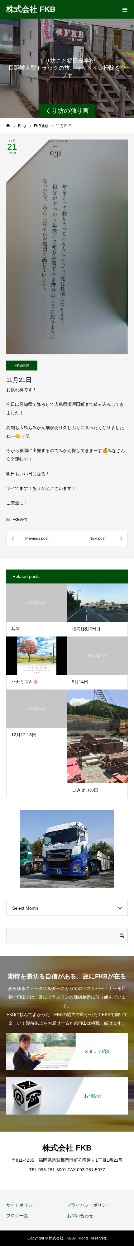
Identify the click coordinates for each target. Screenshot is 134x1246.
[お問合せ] (67, 1077)
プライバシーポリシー (89, 1205)
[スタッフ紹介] (67, 1033)
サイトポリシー (21, 1205)
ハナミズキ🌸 (24, 681)
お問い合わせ (80, 1215)
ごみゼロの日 (85, 789)
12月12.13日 (23, 734)
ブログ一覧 (17, 1215)
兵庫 (15, 628)
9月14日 (80, 681)
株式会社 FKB (30, 9)
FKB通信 (22, 365)
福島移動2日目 (86, 628)
